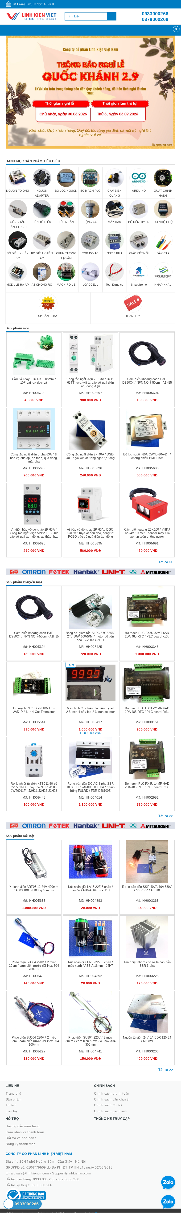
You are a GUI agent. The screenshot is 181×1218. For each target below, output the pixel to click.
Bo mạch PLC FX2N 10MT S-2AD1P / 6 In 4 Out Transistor (34, 710)
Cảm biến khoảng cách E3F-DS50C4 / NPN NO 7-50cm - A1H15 (147, 380)
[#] (90, 92)
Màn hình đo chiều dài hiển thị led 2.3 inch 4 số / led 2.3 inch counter (90, 710)
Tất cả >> (165, 562)
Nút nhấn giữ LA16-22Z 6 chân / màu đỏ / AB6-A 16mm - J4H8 (90, 888)
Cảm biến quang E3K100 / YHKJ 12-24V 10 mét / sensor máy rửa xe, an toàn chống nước (147, 533)
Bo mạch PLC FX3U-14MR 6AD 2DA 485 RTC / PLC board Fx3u (147, 785)
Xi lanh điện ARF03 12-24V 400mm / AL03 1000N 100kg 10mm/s (33, 888)
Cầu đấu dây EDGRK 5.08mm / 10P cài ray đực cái (34, 380)
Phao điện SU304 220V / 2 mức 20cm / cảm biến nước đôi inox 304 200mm (34, 965)
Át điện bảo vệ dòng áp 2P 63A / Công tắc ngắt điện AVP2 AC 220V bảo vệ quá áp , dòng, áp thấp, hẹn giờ (34, 535)
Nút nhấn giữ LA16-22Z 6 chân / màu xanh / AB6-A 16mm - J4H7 (90, 963)
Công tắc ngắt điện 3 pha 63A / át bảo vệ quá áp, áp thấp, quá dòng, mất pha (34, 458)
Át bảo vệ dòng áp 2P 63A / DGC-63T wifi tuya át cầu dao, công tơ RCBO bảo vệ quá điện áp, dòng (90, 533)
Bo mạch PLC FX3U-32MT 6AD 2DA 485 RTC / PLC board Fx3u (147, 634)
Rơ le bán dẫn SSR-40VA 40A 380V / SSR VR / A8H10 (147, 888)
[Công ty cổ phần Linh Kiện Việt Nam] (32, 16)
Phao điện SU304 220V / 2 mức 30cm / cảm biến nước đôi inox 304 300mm (90, 1041)
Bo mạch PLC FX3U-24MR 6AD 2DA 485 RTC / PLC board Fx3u (147, 710)
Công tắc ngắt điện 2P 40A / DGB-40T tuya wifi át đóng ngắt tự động (90, 456)
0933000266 (155, 13)
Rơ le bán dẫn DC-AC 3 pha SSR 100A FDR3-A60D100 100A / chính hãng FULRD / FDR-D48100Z (90, 787)
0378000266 (155, 19)
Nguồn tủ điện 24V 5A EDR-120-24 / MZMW (147, 1039)
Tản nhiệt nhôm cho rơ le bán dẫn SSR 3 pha (147, 963)
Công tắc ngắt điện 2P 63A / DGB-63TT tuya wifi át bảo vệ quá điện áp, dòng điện (90, 382)
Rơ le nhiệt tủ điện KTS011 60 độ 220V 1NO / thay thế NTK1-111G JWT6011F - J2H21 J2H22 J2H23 (34, 787)
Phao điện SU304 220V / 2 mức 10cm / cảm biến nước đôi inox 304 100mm (34, 1041)
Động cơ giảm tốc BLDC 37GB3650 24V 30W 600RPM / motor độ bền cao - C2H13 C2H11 (90, 636)
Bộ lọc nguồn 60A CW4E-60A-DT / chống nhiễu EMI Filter (147, 456)
